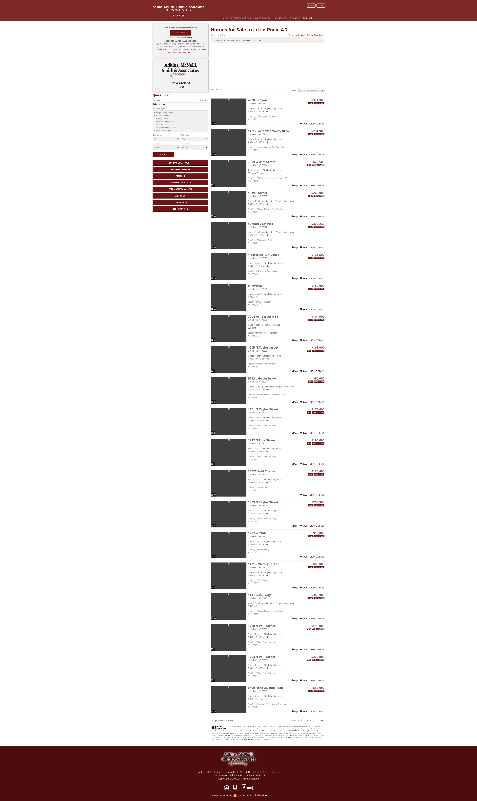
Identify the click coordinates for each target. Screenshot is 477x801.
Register (311, 5)
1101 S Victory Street (263, 564)
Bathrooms (185, 135)
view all (203, 100)
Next (321, 720)
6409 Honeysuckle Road (265, 688)
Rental (159, 124)
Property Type (159, 108)
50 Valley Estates (260, 224)
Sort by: (294, 90)
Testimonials (180, 209)
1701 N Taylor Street (263, 409)
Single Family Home (164, 112)
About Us (180, 195)
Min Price (156, 143)
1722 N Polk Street (261, 440)
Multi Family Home (164, 130)
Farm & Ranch (162, 118)
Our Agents (180, 202)
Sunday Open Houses (180, 162)
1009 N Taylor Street (263, 502)
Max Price (185, 143)
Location (156, 100)
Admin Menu (262, 795)
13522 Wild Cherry (261, 471)
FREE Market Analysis (180, 189)
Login (321, 5)
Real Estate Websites (246, 795)
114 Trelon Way (259, 595)
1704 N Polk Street (261, 657)
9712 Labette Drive (262, 378)
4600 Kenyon (257, 100)
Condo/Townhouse (164, 115)
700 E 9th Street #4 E (263, 316)
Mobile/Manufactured (165, 121)
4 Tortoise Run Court (263, 255)
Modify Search (307, 35)
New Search (294, 35)
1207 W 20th (257, 533)
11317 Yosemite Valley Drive (269, 131)
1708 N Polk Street (261, 626)
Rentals (180, 176)
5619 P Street (257, 193)
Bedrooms (157, 135)
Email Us (180, 86)
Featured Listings (180, 169)
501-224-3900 (180, 83)
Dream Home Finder (180, 182)
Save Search (319, 35)
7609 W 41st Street (262, 162)
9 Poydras (255, 285)
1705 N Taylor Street (263, 347)
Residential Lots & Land (166, 127)
